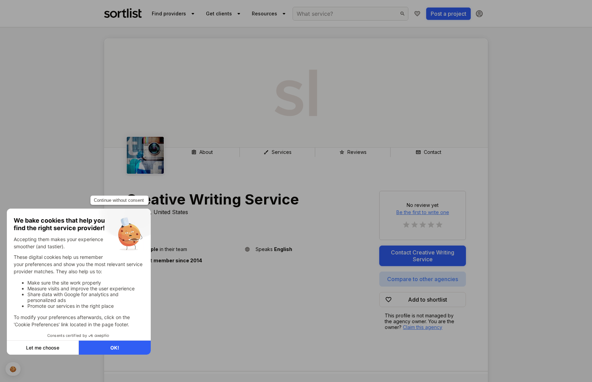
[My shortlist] (417, 13)
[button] (182, 249)
